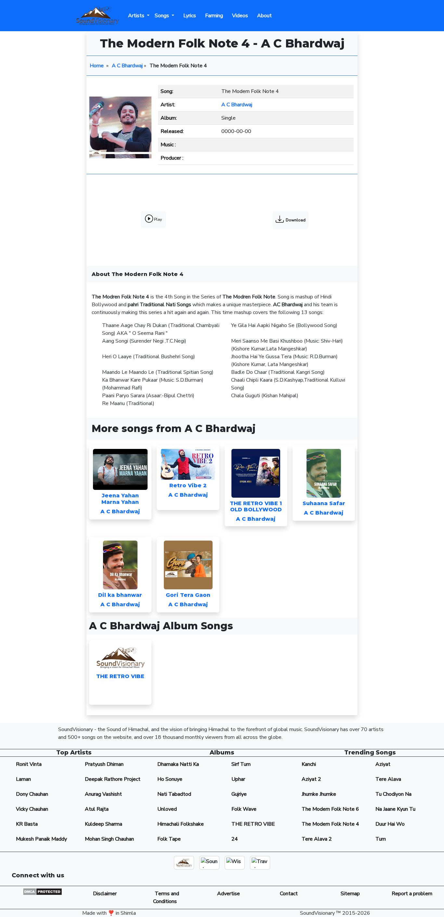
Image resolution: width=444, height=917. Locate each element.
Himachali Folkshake (180, 824)
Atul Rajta (97, 809)
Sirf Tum (241, 764)
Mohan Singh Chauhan (109, 839)
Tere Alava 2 (317, 839)
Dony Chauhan (32, 794)
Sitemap (350, 893)
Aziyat (382, 764)
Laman (23, 779)
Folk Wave (243, 809)
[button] (353, 878)
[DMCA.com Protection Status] (42, 891)
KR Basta (27, 824)
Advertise (227, 893)
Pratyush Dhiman (104, 764)
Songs (162, 15)
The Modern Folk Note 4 (330, 824)
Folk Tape (169, 839)
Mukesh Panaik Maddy (41, 839)
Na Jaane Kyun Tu (395, 809)
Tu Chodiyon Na (393, 794)
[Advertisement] (222, 192)
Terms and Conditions (165, 897)
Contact (289, 893)
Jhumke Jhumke (319, 794)
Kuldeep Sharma (103, 824)
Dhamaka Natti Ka (178, 764)
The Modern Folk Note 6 (330, 809)
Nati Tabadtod (174, 794)
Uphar (238, 779)
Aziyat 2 (311, 779)
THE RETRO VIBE (253, 824)
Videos (238, 15)
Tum (380, 839)
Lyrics (188, 15)
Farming (212, 15)
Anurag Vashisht (103, 794)
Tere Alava (388, 779)
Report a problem (412, 893)
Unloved (167, 809)
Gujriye (239, 794)
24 (234, 839)
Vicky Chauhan (32, 809)
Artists (137, 15)
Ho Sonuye (169, 779)
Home (97, 65)
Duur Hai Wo (390, 824)
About (263, 15)
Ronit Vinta (29, 764)
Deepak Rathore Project (112, 779)
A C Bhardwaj (127, 65)
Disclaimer (104, 893)
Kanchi (309, 764)
